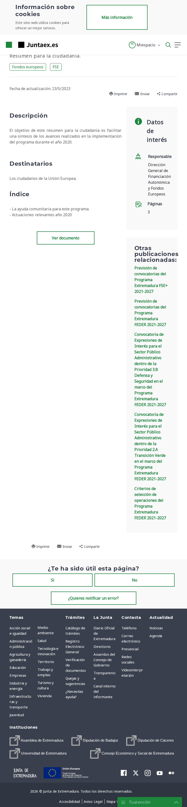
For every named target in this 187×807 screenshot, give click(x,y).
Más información (117, 17)
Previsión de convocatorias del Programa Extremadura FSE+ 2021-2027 (151, 279)
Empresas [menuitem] (17, 675)
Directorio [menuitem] (102, 646)
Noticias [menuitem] (156, 627)
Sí (52, 580)
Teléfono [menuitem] (129, 627)
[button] (145, 45)
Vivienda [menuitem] (44, 695)
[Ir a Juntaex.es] (30, 45)
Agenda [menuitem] (156, 635)
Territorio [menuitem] (45, 661)
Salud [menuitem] (41, 640)
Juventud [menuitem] (16, 714)
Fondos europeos (27, 67)
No (134, 580)
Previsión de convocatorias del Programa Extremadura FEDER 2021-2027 (150, 312)
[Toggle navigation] (65, 45)
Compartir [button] (169, 94)
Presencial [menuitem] (130, 648)
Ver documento (65, 238)
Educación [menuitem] (17, 667)
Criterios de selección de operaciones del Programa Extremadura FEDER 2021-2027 (150, 503)
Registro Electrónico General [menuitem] (74, 646)
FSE (56, 67)
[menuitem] (36, 740)
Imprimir (120, 94)
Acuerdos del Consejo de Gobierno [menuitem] (104, 659)
